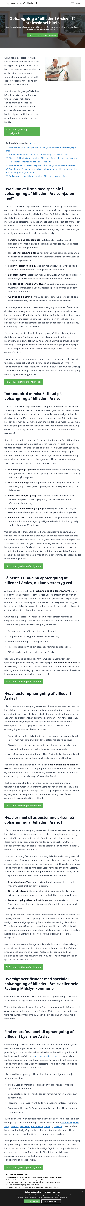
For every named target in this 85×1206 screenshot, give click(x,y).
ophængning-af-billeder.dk (46, 1056)
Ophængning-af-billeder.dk (22, 3)
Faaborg (15, 1126)
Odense (58, 1126)
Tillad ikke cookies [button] (51, 1201)
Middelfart (66, 1122)
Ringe (47, 1126)
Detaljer (64, 1197)
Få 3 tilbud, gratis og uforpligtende (42, 35)
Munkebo (25, 1126)
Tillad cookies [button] (32, 1201)
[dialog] (42, 1197)
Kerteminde (37, 1126)
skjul (31, 143)
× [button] (82, 1191)
